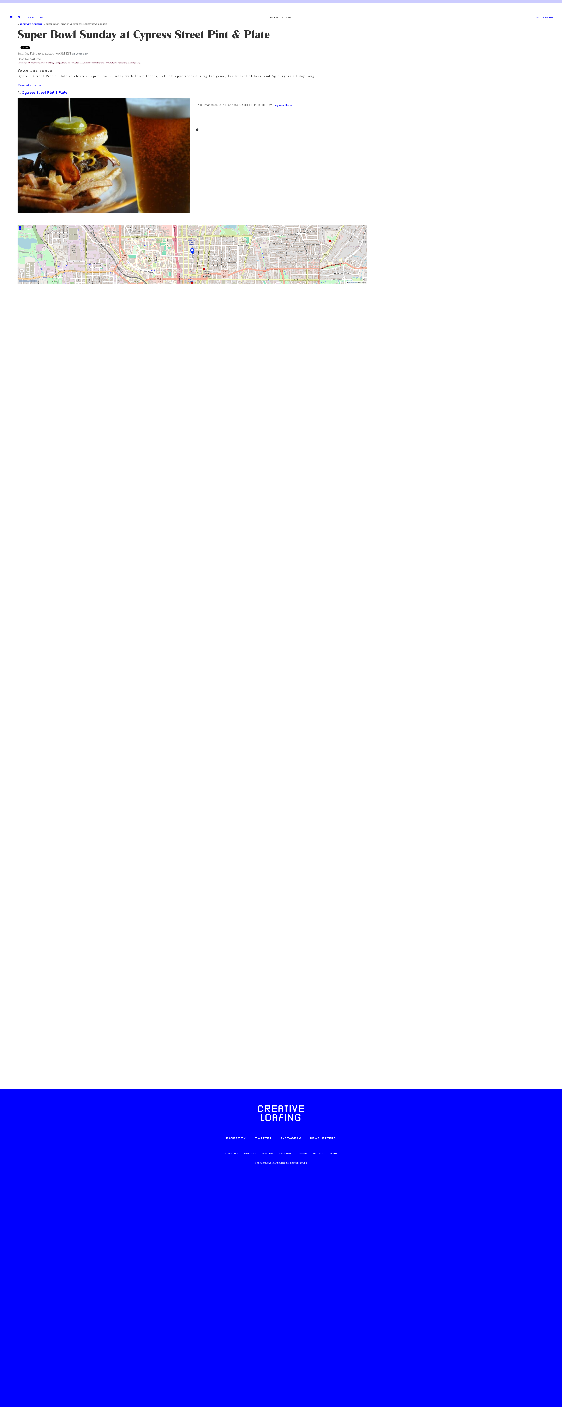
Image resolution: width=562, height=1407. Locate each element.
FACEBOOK (236, 1138)
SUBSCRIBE (548, 18)
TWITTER (263, 1138)
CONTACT (268, 1154)
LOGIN (536, 18)
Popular (30, 17)
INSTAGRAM (291, 1138)
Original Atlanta (281, 18)
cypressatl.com (283, 105)
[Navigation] (10, 17)
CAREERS (302, 1154)
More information (29, 85)
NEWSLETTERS (323, 1138)
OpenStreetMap (353, 282)
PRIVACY (318, 1154)
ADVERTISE (231, 1154)
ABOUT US (250, 1154)
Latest (42, 17)
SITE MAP (285, 1154)
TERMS (334, 1154)
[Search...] (19, 17)
